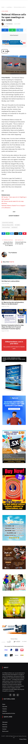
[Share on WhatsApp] (12, 30)
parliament (14, 227)
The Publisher (9, 23)
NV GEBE (17, 225)
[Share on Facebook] (5, 30)
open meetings (6, 227)
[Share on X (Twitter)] (19, 30)
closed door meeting (7, 222)
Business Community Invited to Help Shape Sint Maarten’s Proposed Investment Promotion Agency (13, 326)
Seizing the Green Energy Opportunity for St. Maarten (8, 244)
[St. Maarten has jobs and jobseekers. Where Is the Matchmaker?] (14, 293)
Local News (5, 11)
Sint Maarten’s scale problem (10, 281)
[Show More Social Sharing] (24, 30)
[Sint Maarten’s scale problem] (14, 272)
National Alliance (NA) (7, 225)
